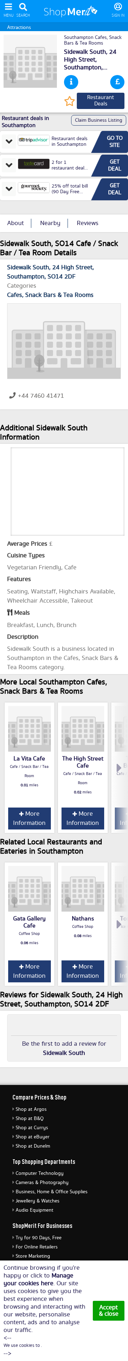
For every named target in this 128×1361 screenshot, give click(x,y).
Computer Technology (40, 1173)
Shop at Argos (31, 1109)
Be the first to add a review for (64, 1048)
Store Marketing (33, 1256)
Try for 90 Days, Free (39, 1237)
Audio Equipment (34, 1210)
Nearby (50, 223)
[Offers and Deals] (117, 82)
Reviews (87, 223)
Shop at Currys (32, 1127)
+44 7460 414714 (43, 396)
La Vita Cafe (29, 758)
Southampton (82, 67)
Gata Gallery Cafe (29, 922)
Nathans (83, 918)
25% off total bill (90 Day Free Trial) (70, 192)
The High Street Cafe (82, 762)
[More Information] (71, 82)
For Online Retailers (37, 1247)
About (15, 223)
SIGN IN (118, 15)
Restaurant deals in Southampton (69, 141)
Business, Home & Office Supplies (51, 1191)
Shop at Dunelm (33, 1146)
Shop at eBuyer (32, 1137)
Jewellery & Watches (37, 1201)
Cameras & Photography (42, 1182)
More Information (29, 818)
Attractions (19, 27)
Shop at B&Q (30, 1118)
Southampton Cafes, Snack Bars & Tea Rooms (93, 40)
